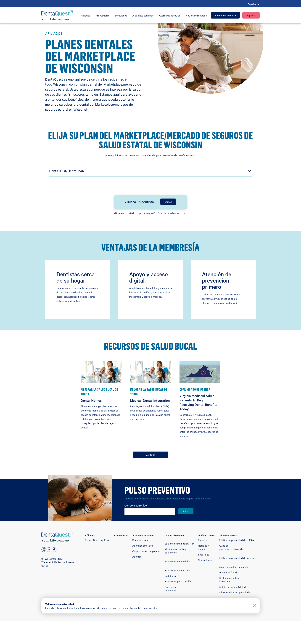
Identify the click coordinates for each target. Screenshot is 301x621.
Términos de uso (228, 535)
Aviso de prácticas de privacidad (231, 547)
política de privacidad (146, 608)
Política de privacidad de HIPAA (236, 540)
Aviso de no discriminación (233, 567)
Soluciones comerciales (177, 561)
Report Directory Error (97, 540)
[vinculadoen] (49, 549)
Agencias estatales (142, 545)
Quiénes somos (206, 535)
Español (252, 4)
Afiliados (85, 15)
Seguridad (203, 554)
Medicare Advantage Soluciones (176, 550)
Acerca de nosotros (169, 15)
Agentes (136, 556)
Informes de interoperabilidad (235, 592)
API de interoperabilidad (232, 586)
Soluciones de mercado (177, 570)
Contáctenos (205, 560)
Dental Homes (91, 400)
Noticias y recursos (196, 15)
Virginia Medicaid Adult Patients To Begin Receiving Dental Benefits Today (198, 402)
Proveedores (102, 15)
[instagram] (43, 549)
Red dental (170, 575)
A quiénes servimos (142, 15)
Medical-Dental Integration (150, 400)
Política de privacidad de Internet (237, 558)
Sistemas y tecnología (170, 588)
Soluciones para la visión (178, 581)
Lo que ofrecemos (175, 535)
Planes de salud (140, 540)
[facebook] (54, 549)
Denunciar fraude (228, 572)
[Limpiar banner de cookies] (254, 606)
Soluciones (121, 15)
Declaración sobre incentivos (229, 579)
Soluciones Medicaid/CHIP (179, 543)
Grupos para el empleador (146, 551)
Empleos (202, 540)
